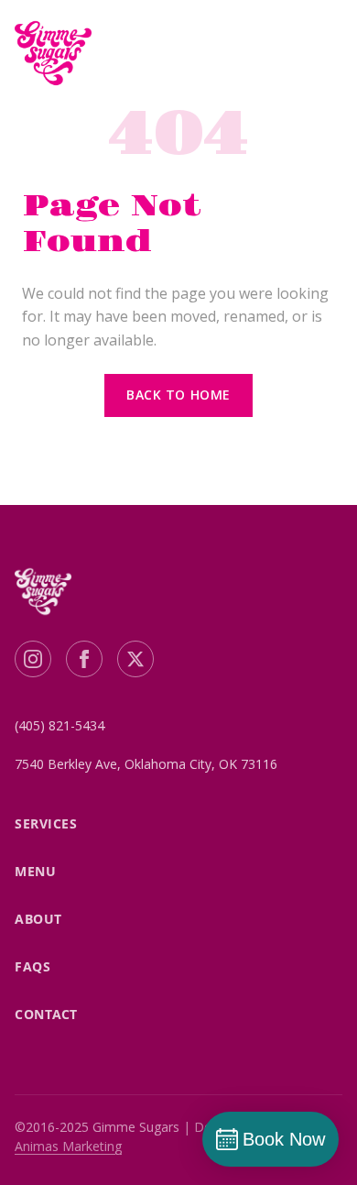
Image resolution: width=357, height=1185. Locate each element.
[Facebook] (84, 659)
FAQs (32, 966)
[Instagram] (33, 659)
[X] (135, 659)
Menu (35, 871)
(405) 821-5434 (59, 725)
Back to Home (178, 394)
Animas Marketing (68, 1146)
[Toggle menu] (320, 53)
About (38, 918)
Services (46, 823)
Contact (46, 1014)
